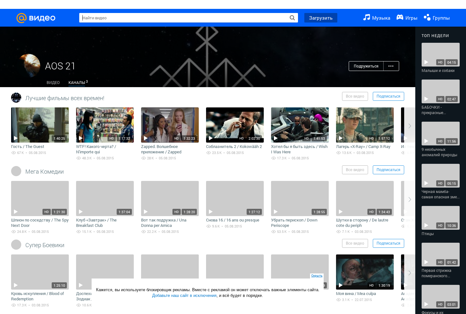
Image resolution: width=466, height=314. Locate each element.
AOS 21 (60, 66)
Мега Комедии (44, 171)
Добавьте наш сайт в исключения (184, 295)
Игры (410, 18)
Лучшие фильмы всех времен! (64, 98)
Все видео (355, 96)
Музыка (380, 18)
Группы (440, 18)
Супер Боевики (44, 245)
